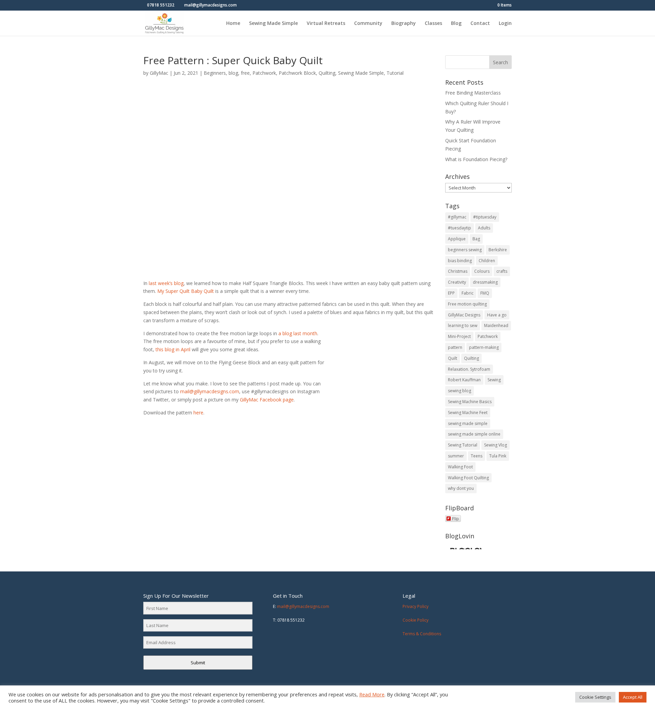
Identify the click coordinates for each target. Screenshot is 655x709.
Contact (480, 23)
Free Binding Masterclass (473, 92)
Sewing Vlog (495, 445)
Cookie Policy (415, 620)
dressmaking (485, 282)
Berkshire (498, 250)
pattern (455, 347)
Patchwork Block (297, 73)
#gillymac (457, 217)
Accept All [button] (632, 697)
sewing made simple (467, 423)
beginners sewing (465, 250)
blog (233, 73)
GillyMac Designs (464, 315)
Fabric (468, 293)
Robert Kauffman (464, 380)
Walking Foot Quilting (468, 478)
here (197, 412)
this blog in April (173, 349)
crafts (501, 271)
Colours (482, 271)
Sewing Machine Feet (467, 412)
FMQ (484, 293)
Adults (484, 228)
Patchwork (264, 73)
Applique (457, 239)
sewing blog (459, 391)
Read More (371, 694)
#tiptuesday (484, 217)
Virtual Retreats (326, 23)
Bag (476, 239)
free (245, 73)
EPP (451, 293)
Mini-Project (459, 336)
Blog (456, 23)
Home (233, 23)
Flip (455, 518)
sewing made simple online (474, 434)
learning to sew (462, 325)
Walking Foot (460, 467)
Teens (476, 456)
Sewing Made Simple (273, 23)
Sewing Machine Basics (470, 402)
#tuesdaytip (459, 228)
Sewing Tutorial (462, 445)
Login (505, 23)
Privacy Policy (415, 606)
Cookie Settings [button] (595, 697)
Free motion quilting (467, 304)
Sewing (494, 380)
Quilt (452, 358)
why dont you (461, 488)
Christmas (457, 271)
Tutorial (395, 73)
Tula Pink (497, 456)
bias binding (460, 261)
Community (368, 23)
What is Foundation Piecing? (476, 159)
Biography (403, 23)
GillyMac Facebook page (267, 399)
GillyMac (159, 73)
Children (487, 261)
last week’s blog (166, 283)
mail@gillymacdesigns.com (209, 391)
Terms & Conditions (422, 634)
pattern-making (484, 347)
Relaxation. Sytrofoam (469, 369)
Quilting (327, 73)
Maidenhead (496, 325)
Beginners (215, 73)
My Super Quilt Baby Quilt (185, 291)
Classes (433, 23)
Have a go (497, 315)
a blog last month (297, 333)
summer (456, 456)
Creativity (457, 282)
